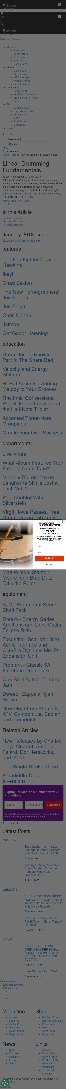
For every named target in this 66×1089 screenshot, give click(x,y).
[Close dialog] (64, 521)
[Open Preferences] (5, 1083)
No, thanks (49, 564)
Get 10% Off (49, 558)
